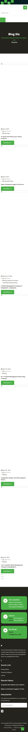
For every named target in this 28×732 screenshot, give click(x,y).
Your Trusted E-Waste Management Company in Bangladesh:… (12, 566)
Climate (9, 280)
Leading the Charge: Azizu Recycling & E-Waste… (13, 479)
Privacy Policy (5, 669)
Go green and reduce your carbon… (13, 685)
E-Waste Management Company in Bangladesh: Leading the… (11, 287)
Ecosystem (15, 280)
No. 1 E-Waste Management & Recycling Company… (13, 377)
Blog (5, 280)
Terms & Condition (6, 672)
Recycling (7, 133)
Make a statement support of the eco (12, 184)
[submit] (2, 711)
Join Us (3, 675)
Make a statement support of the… (13, 689)
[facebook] (1, 660)
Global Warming (8, 181)
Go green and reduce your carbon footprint (11, 137)
